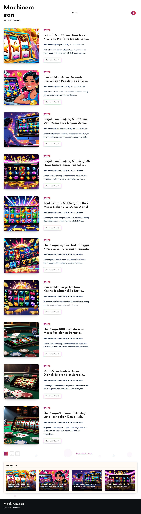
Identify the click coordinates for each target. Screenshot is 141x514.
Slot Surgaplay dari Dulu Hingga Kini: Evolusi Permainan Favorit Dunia (66, 249)
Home (75, 13)
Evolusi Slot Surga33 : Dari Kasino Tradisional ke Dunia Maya (63, 291)
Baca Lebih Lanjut (52, 60)
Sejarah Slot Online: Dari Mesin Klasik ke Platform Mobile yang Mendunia (65, 39)
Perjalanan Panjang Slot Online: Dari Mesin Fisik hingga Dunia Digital (66, 123)
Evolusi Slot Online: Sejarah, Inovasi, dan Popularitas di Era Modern (65, 81)
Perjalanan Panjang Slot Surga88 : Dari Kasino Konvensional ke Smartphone (67, 165)
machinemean (49, 45)
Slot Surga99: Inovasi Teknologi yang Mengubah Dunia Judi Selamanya (65, 417)
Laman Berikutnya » (84, 453)
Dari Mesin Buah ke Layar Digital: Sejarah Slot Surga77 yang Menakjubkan (63, 375)
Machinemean (14, 504)
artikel (46, 30)
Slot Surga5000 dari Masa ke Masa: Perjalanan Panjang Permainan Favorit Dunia (64, 333)
